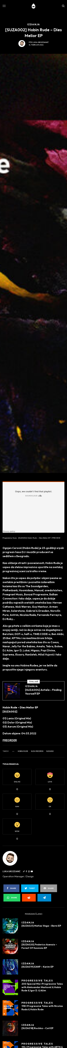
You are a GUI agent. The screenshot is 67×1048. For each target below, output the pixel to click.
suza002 (50, 751)
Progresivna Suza (10, 538)
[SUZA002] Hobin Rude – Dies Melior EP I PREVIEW (39, 538)
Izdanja (31, 686)
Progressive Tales (37, 980)
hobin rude (23, 751)
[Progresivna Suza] (34, 6)
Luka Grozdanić (41, 42)
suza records (37, 751)
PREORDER (10, 740)
